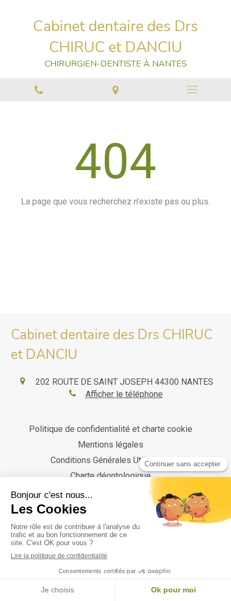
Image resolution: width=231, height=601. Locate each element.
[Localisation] (115, 89)
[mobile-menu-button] (192, 89)
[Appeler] (38, 89)
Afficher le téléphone (124, 394)
